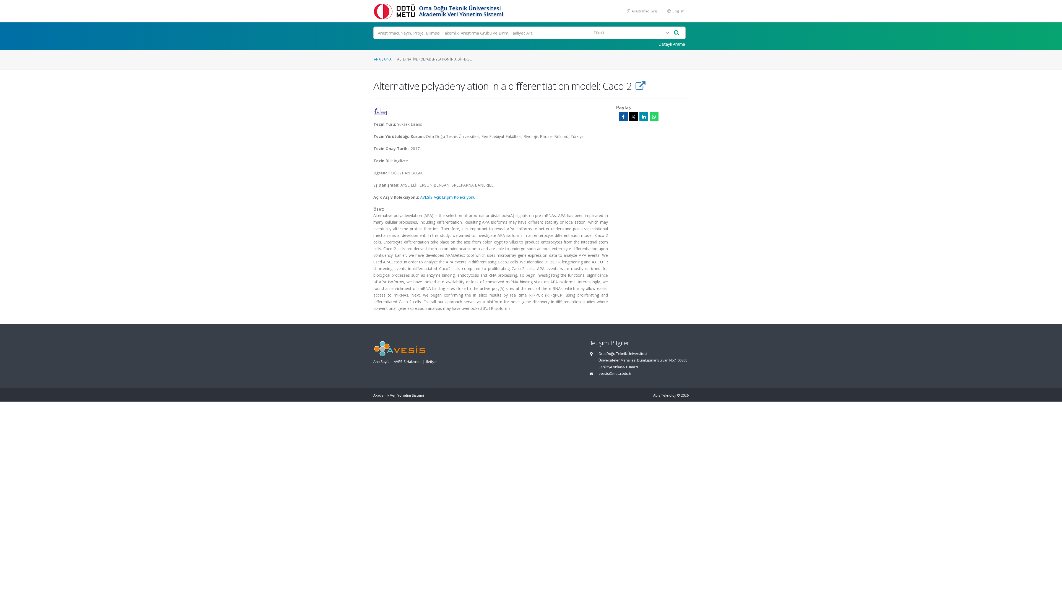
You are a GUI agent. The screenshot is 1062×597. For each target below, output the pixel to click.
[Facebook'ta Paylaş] (623, 116)
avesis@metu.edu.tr (615, 373)
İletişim (432, 361)
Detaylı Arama (671, 44)
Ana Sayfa (383, 59)
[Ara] (676, 33)
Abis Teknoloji (664, 395)
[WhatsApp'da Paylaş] (654, 116)
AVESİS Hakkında (407, 361)
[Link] (640, 86)
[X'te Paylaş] (633, 116)
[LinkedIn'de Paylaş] (643, 116)
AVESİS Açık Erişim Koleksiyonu (447, 197)
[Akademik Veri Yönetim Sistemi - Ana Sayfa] (395, 11)
